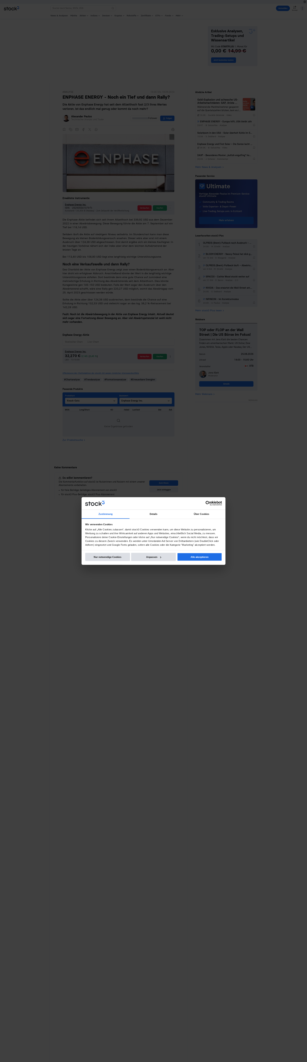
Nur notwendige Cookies (107, 557)
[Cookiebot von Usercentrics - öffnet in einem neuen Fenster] (208, 503)
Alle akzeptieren (200, 557)
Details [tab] (153, 513)
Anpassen (151, 557)
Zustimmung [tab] (105, 513)
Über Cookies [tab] (201, 513)
